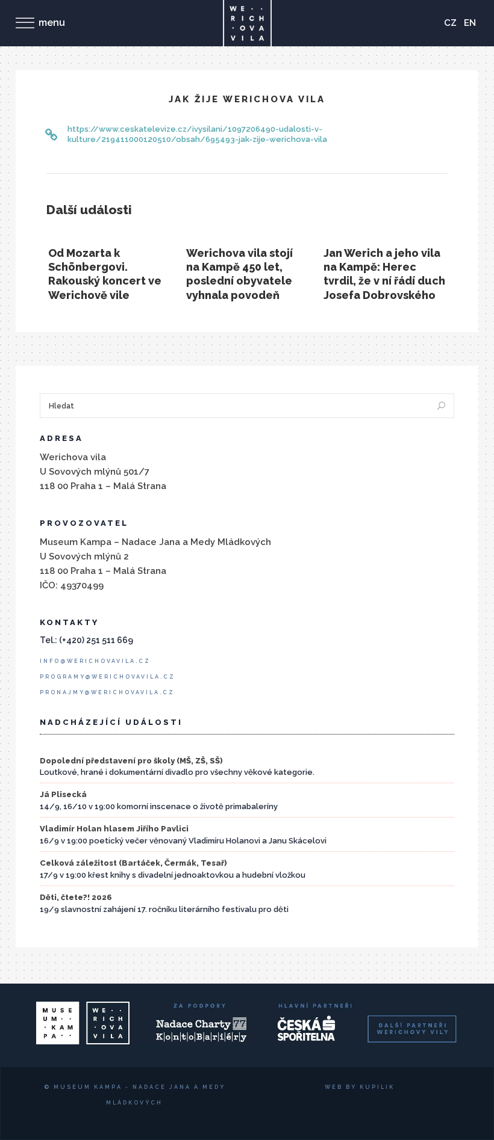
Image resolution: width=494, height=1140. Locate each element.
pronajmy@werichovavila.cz (107, 692)
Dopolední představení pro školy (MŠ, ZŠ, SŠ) (131, 760)
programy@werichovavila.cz (107, 677)
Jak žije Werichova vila (247, 99)
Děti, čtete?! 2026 (76, 897)
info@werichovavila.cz (95, 661)
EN (470, 22)
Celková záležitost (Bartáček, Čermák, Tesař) (133, 862)
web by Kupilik (360, 1087)
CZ (450, 22)
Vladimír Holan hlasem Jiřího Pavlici (114, 828)
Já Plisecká (63, 794)
